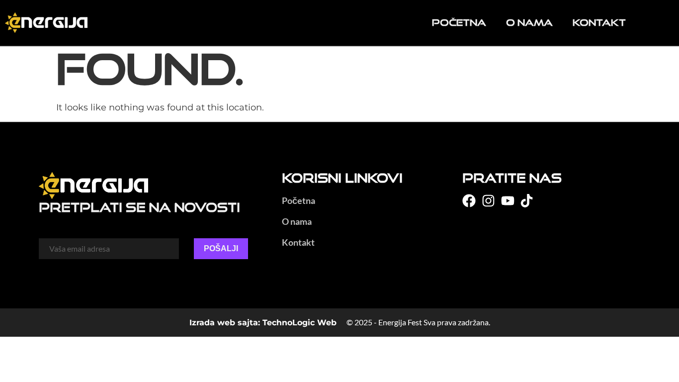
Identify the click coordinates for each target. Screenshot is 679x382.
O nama (529, 22)
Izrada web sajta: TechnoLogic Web (263, 322)
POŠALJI (221, 248)
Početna (459, 22)
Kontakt (599, 22)
